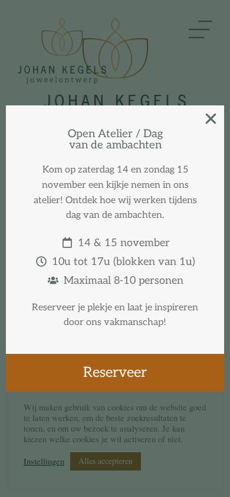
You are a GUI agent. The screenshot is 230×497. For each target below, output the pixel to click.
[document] (115, 248)
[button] (210, 118)
